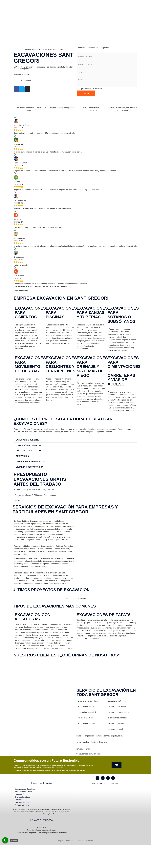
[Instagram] (103, 778)
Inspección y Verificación (30, 461)
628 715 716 (18, 501)
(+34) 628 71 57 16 (83, 749)
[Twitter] (108, 778)
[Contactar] (5, 840)
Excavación (22, 456)
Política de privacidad (94, 89)
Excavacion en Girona (116, 701)
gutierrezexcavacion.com (33, 49)
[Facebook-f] (97, 778)
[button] (75, 440)
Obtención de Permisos (29, 445)
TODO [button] (67, 598)
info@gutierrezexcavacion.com (88, 754)
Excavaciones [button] (80, 598)
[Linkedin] (113, 778)
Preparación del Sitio (28, 451)
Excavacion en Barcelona (88, 701)
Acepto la (90, 89)
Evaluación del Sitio (27, 440)
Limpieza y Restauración (29, 467)
